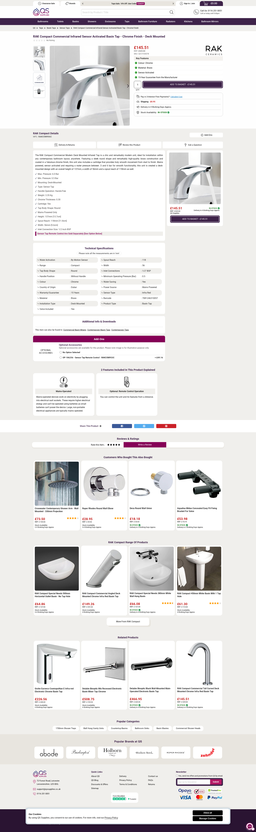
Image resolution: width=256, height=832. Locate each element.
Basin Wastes (163, 728)
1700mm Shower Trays (66, 728)
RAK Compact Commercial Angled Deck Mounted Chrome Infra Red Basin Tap (101, 595)
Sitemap (95, 788)
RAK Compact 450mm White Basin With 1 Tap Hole (199, 595)
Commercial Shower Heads (188, 728)
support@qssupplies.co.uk (49, 789)
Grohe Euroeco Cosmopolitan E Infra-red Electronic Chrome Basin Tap (54, 690)
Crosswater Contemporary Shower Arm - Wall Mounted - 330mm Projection (56, 510)
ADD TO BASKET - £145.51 (182, 84)
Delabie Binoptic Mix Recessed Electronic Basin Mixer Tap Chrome (102, 690)
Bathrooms (43, 21)
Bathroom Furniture (147, 21)
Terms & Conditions (128, 784)
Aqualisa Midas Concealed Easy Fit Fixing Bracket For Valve (197, 509)
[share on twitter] (144, 426)
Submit (216, 782)
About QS (95, 776)
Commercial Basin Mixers (74, 330)
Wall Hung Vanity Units (93, 728)
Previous (82, 3)
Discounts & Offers (99, 784)
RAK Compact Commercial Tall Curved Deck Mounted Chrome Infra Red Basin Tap (198, 690)
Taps (127, 21)
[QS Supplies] (41, 12)
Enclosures (110, 21)
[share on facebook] (122, 426)
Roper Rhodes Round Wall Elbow (97, 508)
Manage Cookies (207, 818)
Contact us (153, 776)
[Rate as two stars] (109, 445)
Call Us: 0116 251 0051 (211, 10)
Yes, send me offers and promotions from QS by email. (200, 776)
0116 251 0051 (43, 793)
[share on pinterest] (166, 426)
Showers (92, 21)
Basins (75, 21)
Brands (72, 3)
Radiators (170, 21)
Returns (151, 784)
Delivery (122, 776)
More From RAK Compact (128, 621)
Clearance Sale (48, 3)
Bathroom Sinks (142, 728)
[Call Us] (196, 12)
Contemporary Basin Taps (98, 330)
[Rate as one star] (108, 445)
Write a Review (145, 444)
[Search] (171, 12)
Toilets (60, 21)
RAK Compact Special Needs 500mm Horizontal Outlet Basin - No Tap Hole (52, 595)
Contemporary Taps (120, 330)
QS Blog (94, 780)
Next (173, 3)
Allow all (207, 813)
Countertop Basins (119, 728)
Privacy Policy (125, 780)
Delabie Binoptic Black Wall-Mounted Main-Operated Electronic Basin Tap (150, 690)
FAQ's (150, 780)
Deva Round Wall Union (141, 508)
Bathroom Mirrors (209, 21)
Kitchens (188, 21)
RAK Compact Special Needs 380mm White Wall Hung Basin (150, 595)
